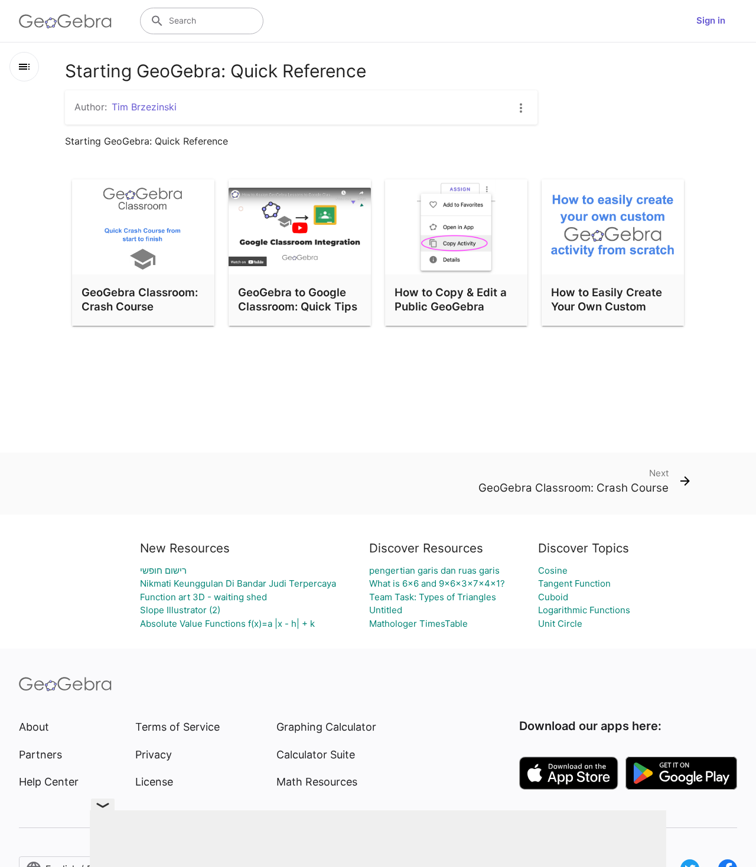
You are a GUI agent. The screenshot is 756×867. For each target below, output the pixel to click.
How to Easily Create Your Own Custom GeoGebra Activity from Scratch (606, 313)
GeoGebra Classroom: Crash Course (140, 299)
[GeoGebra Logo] (65, 21)
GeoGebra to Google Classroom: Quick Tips (297, 299)
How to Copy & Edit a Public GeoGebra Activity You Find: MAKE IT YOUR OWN (451, 313)
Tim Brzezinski (144, 107)
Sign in (710, 20)
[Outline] (24, 66)
